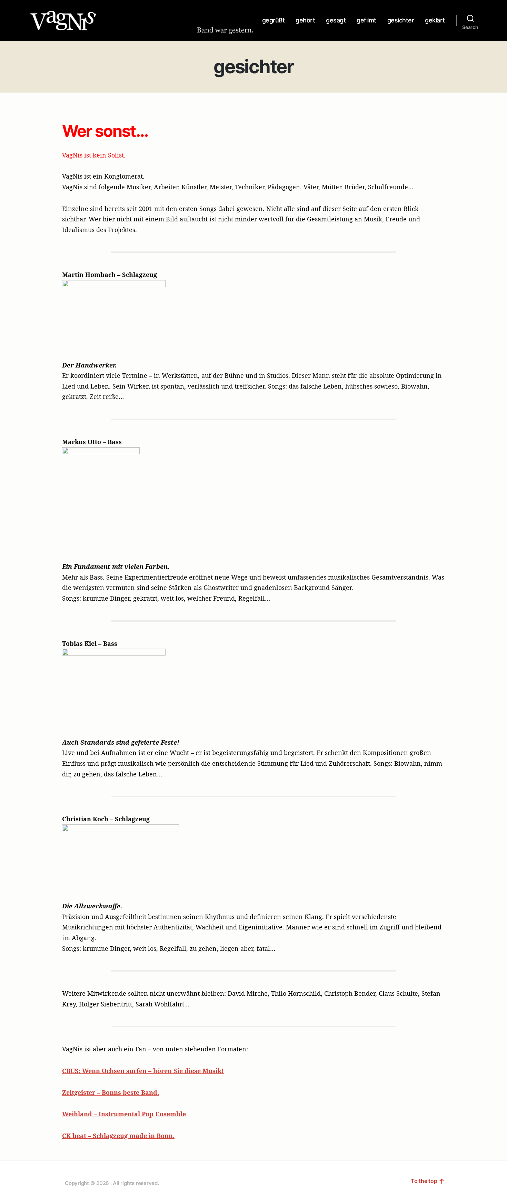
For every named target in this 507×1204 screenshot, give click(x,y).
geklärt (435, 20)
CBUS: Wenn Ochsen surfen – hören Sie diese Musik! (143, 1071)
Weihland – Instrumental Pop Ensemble (124, 1114)
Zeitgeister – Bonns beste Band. (110, 1092)
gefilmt (366, 20)
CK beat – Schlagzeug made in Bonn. (118, 1135)
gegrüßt (273, 20)
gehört (305, 20)
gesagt (336, 20)
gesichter (400, 20)
